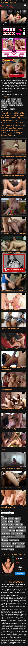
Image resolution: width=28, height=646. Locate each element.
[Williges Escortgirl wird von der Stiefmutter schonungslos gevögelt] (14, 166)
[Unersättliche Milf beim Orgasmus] (14, 419)
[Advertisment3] (14, 263)
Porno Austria (19, 1)
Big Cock (13, 99)
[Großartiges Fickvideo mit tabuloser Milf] (14, 459)
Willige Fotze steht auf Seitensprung (11, 309)
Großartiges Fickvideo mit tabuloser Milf (12, 468)
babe (8, 99)
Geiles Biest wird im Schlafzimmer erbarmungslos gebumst (10, 329)
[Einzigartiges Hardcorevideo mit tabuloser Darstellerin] (14, 438)
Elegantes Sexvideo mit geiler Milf (10, 214)
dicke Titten (5, 117)
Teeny (10, 135)
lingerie (20, 103)
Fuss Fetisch (22, 527)
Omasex (9, 127)
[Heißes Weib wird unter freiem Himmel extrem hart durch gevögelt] (14, 378)
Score (9, 130)
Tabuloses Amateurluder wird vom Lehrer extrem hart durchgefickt (12, 409)
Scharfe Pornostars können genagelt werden (13, 195)
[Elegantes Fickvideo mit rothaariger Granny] (14, 243)
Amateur (4, 113)
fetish (9, 103)
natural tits (12, 105)
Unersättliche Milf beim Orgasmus (10, 429)
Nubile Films (16, 125)
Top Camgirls (11, 1)
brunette (15, 115)
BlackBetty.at (8, 6)
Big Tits (21, 113)
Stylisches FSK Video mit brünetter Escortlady (13, 233)
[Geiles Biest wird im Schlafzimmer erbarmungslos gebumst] (14, 319)
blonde (3, 101)
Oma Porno (20, 536)
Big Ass (9, 113)
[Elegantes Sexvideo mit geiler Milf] (14, 205)
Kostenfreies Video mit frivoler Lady (11, 487)
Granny (9, 120)
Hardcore (15, 120)
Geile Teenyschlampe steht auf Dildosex (12, 290)
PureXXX (12, 109)
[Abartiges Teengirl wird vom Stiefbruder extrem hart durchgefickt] (14, 358)
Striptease (3, 107)
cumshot (19, 101)
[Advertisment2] (14, 68)
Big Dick (19, 99)
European (12, 117)
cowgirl (13, 101)
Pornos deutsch (13, 2)
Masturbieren (15, 123)
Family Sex (19, 118)
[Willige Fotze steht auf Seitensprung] (14, 300)
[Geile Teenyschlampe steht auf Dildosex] (14, 281)
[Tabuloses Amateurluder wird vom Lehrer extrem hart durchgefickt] (14, 399)
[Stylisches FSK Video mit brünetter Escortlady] (14, 224)
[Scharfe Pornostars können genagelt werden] (14, 186)
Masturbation (4, 105)
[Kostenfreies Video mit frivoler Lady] (14, 478)
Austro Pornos (4, 2)
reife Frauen (6, 543)
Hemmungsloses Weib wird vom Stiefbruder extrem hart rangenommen (13, 506)
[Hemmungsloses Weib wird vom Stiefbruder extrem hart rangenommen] (14, 496)
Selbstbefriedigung (7, 133)
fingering (15, 103)
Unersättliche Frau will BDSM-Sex (10, 348)
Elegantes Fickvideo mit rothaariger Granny (13, 252)
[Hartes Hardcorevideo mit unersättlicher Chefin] (14, 147)
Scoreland (14, 130)
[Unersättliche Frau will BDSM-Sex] (14, 339)
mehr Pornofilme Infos (6, 91)
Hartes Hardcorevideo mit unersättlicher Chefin (13, 156)
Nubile (10, 125)
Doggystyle (4, 103)
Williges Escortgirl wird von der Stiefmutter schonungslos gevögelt (12, 175)
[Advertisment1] (14, 47)
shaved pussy (18, 133)
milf (21, 122)
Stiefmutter (4, 135)
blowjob (8, 101)
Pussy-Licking (19, 105)
